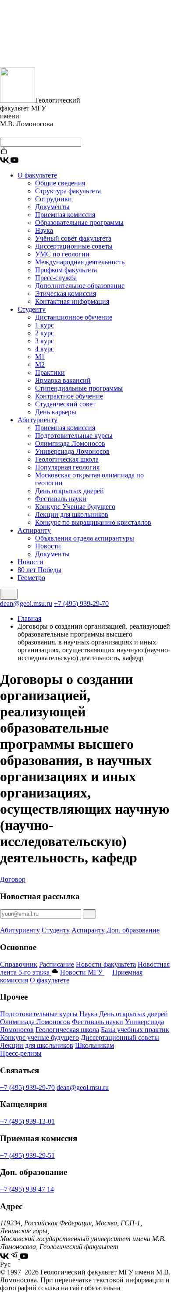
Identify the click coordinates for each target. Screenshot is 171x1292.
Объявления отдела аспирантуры (84, 538)
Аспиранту (34, 530)
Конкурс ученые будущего (39, 1037)
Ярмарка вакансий (63, 380)
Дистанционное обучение (73, 317)
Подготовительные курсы (74, 435)
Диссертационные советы (74, 246)
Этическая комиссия (65, 293)
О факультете (37, 175)
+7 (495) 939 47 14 (27, 1189)
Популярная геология (67, 467)
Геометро (31, 577)
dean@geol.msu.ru (26, 603)
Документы (52, 206)
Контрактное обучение (69, 396)
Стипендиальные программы (79, 388)
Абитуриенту (37, 420)
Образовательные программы (79, 222)
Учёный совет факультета (73, 238)
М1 (40, 356)
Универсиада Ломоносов (72, 451)
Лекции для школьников (71, 514)
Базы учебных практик (135, 1029)
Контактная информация (72, 301)
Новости (48, 546)
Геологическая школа (67, 459)
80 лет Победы (39, 569)
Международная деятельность (80, 262)
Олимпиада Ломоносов (70, 443)
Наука (44, 230)
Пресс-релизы (21, 1053)
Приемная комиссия (65, 214)
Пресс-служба (56, 277)
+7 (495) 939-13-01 (27, 1121)
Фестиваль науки (60, 498)
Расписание (56, 964)
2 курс (44, 333)
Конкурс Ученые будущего (75, 506)
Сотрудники (53, 199)
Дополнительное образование (80, 285)
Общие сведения (60, 183)
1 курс (44, 325)
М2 (40, 364)
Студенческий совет (65, 404)
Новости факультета (106, 964)
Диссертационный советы (120, 1037)
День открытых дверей (69, 491)
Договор (12, 879)
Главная (29, 618)
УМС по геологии (62, 254)
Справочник (18, 964)
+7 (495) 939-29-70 (81, 603)
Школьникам (94, 1045)
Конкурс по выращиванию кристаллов (93, 522)
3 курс (44, 341)
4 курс (44, 348)
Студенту (32, 309)
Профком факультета (66, 270)
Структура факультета (68, 191)
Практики (50, 372)
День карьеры (55, 412)
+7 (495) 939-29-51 (27, 1155)
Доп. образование (133, 930)
